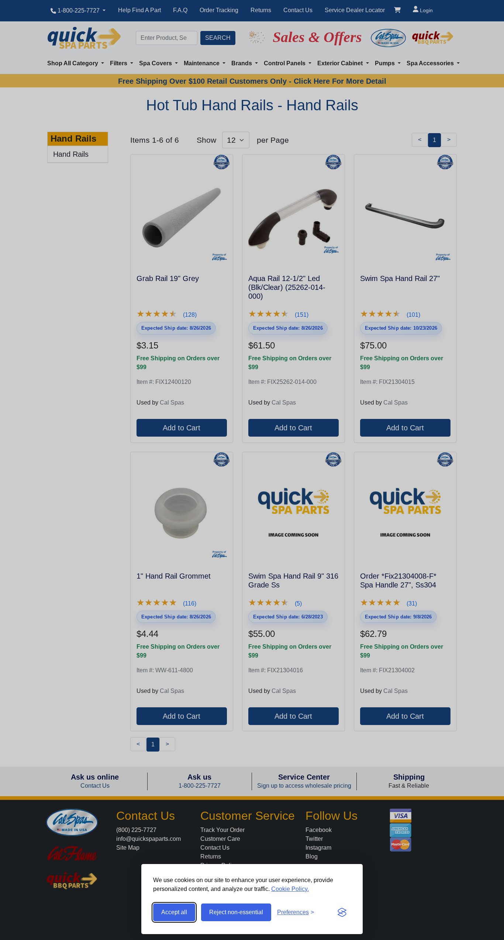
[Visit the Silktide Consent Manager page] (342, 912)
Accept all (174, 912)
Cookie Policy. (290, 889)
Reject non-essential (236, 912)
